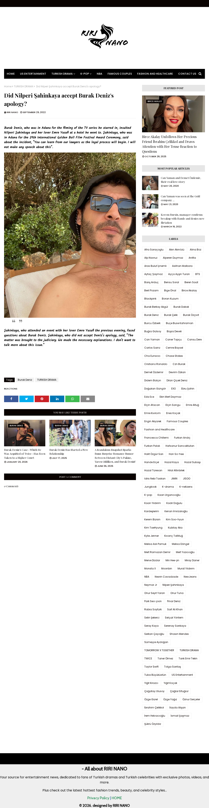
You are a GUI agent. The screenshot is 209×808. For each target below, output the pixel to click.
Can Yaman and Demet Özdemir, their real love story (181, 180)
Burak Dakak (181, 307)
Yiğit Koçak (170, 683)
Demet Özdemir (153, 372)
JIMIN (174, 478)
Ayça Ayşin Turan (179, 274)
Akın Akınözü (176, 249)
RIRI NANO (12, 112)
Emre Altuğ (192, 405)
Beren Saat (191, 282)
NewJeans (190, 576)
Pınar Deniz (173, 601)
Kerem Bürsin (152, 519)
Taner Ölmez (165, 658)
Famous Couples (177, 421)
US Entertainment (182, 675)
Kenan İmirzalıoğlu (176, 511)
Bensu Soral (171, 282)
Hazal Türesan (153, 470)
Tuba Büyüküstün (155, 675)
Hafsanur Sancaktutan (180, 446)
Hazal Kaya (172, 462)
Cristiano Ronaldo (155, 364)
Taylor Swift (151, 666)
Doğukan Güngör (155, 388)
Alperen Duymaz (173, 257)
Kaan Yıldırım (152, 503)
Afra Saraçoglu (153, 249)
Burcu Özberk (152, 323)
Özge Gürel (151, 699)
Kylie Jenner (151, 536)
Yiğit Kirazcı (151, 683)
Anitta (192, 257)
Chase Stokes (174, 356)
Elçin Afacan (152, 405)
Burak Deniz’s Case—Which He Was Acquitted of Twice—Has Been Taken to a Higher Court (24, 453)
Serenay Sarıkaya (175, 625)
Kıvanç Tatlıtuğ (173, 536)
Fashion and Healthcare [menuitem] (155, 74)
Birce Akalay (189, 290)
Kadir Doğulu (174, 503)
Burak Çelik (171, 315)
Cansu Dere (194, 339)
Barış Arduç (151, 282)
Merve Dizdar (152, 560)
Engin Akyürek (152, 421)
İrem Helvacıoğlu (154, 715)
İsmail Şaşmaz (180, 715)
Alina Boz (195, 249)
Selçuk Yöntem (174, 617)
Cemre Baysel (174, 347)
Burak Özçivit (191, 315)
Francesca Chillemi (156, 437)
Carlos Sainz (152, 347)
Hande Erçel (151, 462)
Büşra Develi (174, 331)
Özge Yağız (170, 699)
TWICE (148, 658)
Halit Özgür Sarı (153, 454)
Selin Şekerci (151, 617)
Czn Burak (179, 364)
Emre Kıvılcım (152, 413)
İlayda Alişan (177, 707)
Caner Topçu (173, 339)
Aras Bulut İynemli (155, 266)
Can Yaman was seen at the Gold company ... (180, 198)
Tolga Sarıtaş (172, 666)
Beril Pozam (151, 290)
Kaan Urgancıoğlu (169, 495)
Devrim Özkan (177, 372)
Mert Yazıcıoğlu (185, 552)
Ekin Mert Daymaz (170, 396)
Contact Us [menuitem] (187, 74)
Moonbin (166, 568)
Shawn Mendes (179, 634)
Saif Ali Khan (175, 609)
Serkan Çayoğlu (154, 634)
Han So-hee (176, 454)
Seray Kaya (151, 625)
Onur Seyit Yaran (154, 593)
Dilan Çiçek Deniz (177, 380)
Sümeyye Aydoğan (156, 642)
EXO (173, 388)
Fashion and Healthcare (159, 429)
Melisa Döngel (180, 544)
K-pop (148, 495)
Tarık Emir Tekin (188, 658)
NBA (146, 576)
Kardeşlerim (151, 511)
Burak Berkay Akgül (156, 307)
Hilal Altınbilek (176, 470)
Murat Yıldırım (186, 568)
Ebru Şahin (187, 388)
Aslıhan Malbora (182, 266)
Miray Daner (192, 560)
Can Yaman (152, 339)
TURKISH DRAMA (23, 86)
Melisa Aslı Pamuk (155, 544)
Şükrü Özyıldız (152, 724)
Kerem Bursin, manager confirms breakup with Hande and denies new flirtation (182, 218)
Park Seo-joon (153, 601)
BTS (197, 274)
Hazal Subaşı (192, 462)
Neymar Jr (150, 585)
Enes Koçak (173, 413)
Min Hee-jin (172, 560)
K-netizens (185, 486)
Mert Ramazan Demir (157, 552)
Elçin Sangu (173, 405)
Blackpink (150, 298)
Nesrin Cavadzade (166, 576)
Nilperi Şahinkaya (173, 585)
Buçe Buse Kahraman (179, 323)
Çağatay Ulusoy (154, 691)
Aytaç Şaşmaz (153, 274)
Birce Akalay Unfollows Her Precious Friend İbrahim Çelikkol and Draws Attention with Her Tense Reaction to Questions (169, 144)
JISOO (186, 478)
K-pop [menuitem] (84, 74)
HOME (117, 798)
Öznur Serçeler (191, 699)
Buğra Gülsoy (152, 331)
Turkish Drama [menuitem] (62, 74)
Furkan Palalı (152, 446)
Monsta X (150, 568)
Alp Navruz (150, 257)
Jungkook (150, 486)
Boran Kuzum (170, 298)
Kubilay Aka (175, 527)
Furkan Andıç (182, 437)
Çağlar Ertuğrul (179, 691)
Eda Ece (149, 396)
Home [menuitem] (11, 74)
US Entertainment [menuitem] (33, 74)
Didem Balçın (152, 380)
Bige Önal (170, 290)
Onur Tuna (176, 593)
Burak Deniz (25, 380)
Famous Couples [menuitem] (120, 74)
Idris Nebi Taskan (155, 478)
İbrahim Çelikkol (154, 707)
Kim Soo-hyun (175, 519)
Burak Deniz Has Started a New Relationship (68, 452)
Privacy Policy (98, 798)
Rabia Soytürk (153, 609)
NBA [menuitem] (99, 74)
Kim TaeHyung (153, 527)
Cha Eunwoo (152, 356)
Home (7, 86)
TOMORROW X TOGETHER (159, 650)
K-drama (168, 486)
